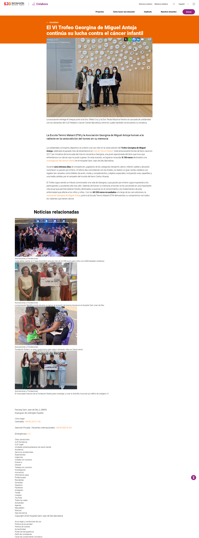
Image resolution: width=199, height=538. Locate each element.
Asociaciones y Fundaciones (58, 42)
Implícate (148, 12)
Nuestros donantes (169, 12)
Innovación (19, 472)
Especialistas (20, 454)
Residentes (19, 480)
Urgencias (19, 457)
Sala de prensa (21, 513)
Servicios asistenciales (24, 452)
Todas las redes (21, 500)
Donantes (19, 482)
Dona (188, 11)
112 (29, 433)
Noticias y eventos (145, 4)
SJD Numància (21, 442)
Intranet (18, 465)
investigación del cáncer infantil (61, 160)
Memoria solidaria (161, 4)
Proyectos (100, 12)
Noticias (18, 510)
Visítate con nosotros (23, 459)
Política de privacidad (23, 524)
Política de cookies (22, 526)
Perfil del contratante (23, 534)
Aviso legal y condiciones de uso (28, 521)
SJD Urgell (19, 444)
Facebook (19, 487)
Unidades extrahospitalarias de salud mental (33, 447)
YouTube (18, 497)
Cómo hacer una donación (124, 12)
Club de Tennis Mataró (103, 151)
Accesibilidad (20, 529)
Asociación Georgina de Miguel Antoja (64, 195)
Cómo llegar (20, 418)
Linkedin (18, 495)
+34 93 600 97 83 (64, 427)
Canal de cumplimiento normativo (28, 536)
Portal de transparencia (24, 531)
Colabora (42, 4)
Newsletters (19, 508)
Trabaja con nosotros (23, 467)
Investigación (20, 470)
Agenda (18, 505)
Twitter (17, 492)
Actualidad (53, 22)
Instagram (19, 490)
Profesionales (20, 477)
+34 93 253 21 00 (33, 421)
